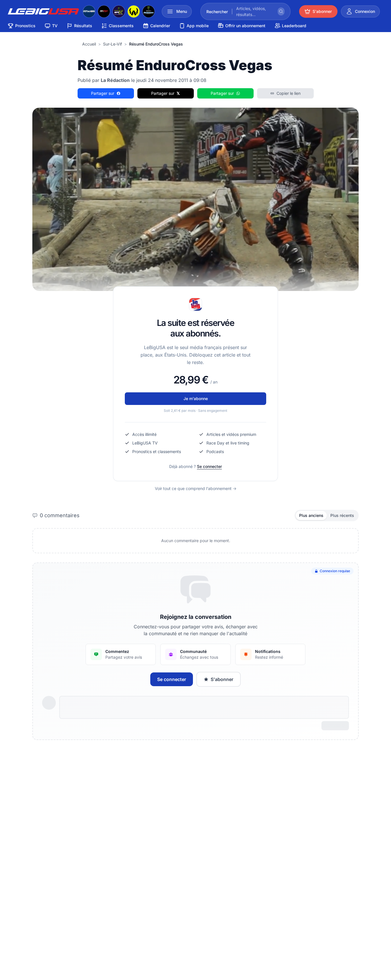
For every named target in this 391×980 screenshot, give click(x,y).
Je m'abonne (195, 398)
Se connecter (209, 466)
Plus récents (342, 515)
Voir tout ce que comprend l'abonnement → (195, 488)
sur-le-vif (112, 44)
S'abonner (222, 679)
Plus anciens (311, 515)
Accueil (89, 44)
